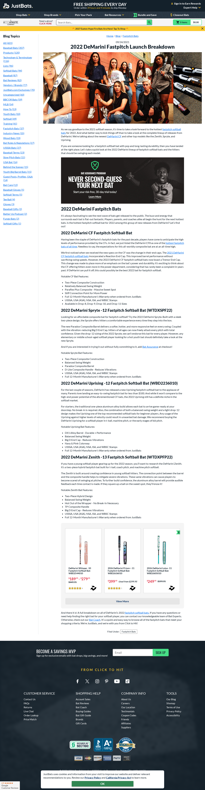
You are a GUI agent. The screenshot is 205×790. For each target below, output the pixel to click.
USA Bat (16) (10, 162)
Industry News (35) (13, 133)
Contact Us (30, 699)
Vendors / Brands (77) (15, 85)
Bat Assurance (150, 346)
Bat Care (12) (10, 184)
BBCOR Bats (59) (12, 99)
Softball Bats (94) (12, 70)
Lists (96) (8, 65)
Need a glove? (46, 22)
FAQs (26, 703)
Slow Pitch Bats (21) (14, 157)
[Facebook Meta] (77, 681)
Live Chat (29, 711)
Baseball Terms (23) (14, 152)
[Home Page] (18, 6)
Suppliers (126, 727)
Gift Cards (81, 723)
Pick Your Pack (83, 14)
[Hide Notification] (202, 28)
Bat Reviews (82, 703)
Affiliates (126, 723)
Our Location (128, 707)
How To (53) (9, 109)
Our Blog (171, 699)
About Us (126, 699)
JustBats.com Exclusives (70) (19, 89)
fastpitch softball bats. (136, 612)
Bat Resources (113, 14)
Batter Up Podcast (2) (15, 213)
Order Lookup (31, 715)
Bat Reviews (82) (12, 80)
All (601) (8, 42)
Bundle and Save (146, 15)
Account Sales (83, 699)
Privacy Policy (93, 777)
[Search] (149, 22)
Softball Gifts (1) (12, 223)
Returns (28, 707)
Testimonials (128, 711)
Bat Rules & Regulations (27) (18, 142)
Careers (125, 703)
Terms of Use (173, 707)
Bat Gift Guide (83, 715)
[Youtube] (117, 681)
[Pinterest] (106, 681)
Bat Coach (94, 619)
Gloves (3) (8, 204)
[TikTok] (127, 681)
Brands (79, 719)
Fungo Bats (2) (11, 218)
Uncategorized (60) (13, 94)
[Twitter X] (87, 681)
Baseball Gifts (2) (12, 209)
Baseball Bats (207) (13, 47)
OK (102, 784)
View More (122, 601)
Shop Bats (21, 14)
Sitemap (170, 703)
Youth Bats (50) (11, 113)
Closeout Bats (181, 14)
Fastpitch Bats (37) (13, 128)
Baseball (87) (10, 75)
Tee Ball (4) (9, 199)
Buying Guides (83, 711)
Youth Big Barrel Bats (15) (17, 171)
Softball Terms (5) (12, 194)
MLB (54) (8, 104)
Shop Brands (51, 14)
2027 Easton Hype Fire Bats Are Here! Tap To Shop (100, 28)
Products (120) (11, 52)
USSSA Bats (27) (12, 147)
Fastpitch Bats (129, 631)
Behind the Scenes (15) (15, 166)
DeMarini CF (114, 136)
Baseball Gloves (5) (13, 189)
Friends (125, 719)
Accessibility (173, 715)
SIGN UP (161, 652)
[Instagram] (97, 681)
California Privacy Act (118, 777)
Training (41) (10, 123)
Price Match (30, 719)
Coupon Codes (128, 715)
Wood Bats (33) (11, 138)
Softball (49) (10, 118)
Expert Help (190, 7)
